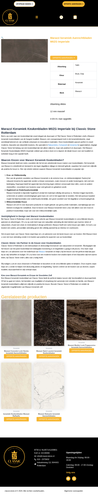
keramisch (74, 145)
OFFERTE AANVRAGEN (16, 356)
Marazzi (42, 252)
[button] (37, 17)
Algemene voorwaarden (73, 491)
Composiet (63, 145)
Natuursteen (53, 145)
